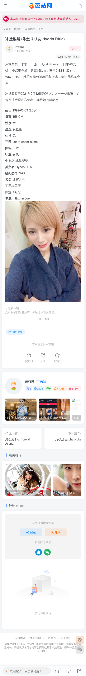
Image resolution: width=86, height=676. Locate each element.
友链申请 (20, 638)
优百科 (18, 28)
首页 (8, 28)
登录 (33, 532)
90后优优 (30, 28)
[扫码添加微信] (80, 649)
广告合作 (50, 638)
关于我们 (66, 638)
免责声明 (35, 638)
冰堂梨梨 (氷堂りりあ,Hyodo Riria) (35, 38)
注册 (58, 532)
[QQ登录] (38, 552)
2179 (40, 388)
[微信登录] (47, 552)
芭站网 (19, 47)
